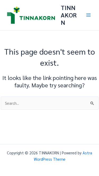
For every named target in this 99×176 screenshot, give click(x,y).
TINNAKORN (69, 15)
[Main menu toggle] (88, 15)
